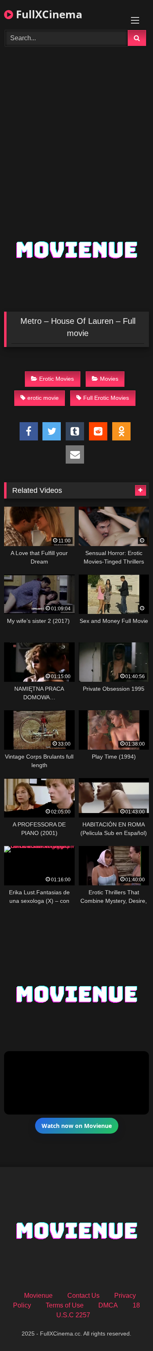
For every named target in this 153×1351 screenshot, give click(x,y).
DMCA (108, 1305)
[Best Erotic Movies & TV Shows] (77, 95)
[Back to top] (128, 1327)
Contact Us (83, 1295)
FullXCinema (47, 14)
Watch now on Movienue (77, 1126)
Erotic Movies (56, 378)
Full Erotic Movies (106, 398)
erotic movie (43, 398)
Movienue (38, 1295)
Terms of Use (65, 1305)
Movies (109, 378)
